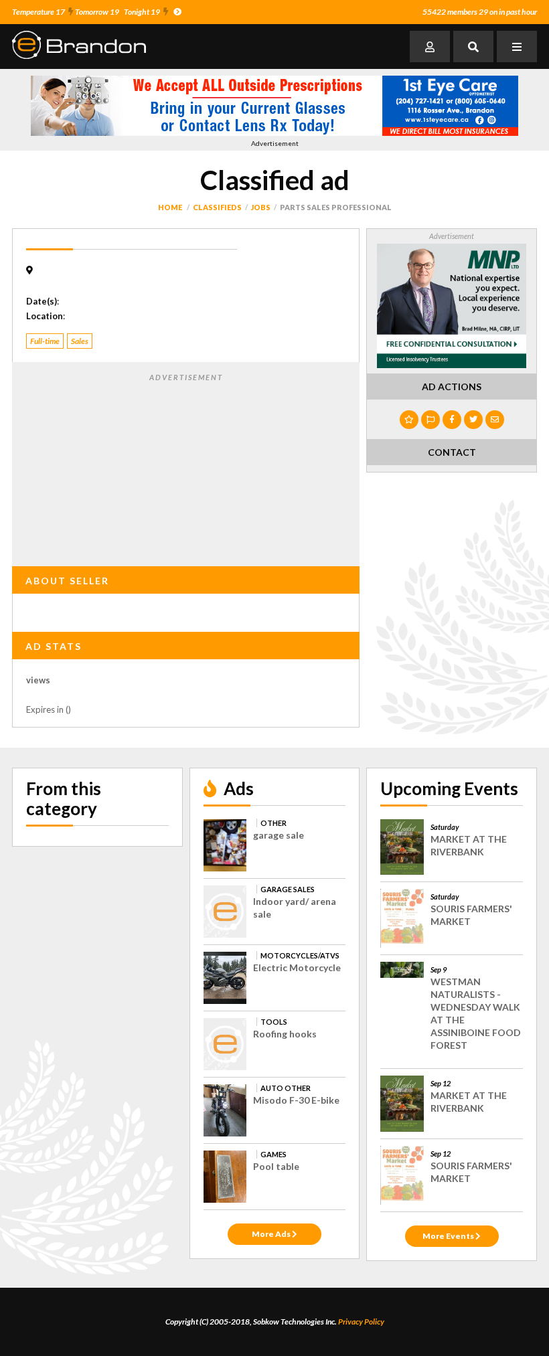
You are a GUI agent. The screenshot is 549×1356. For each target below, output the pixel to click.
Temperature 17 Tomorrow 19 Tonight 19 (86, 12)
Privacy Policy (361, 1322)
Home (170, 207)
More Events (448, 1236)
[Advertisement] (186, 467)
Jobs (260, 207)
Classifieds (217, 207)
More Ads (272, 1234)
